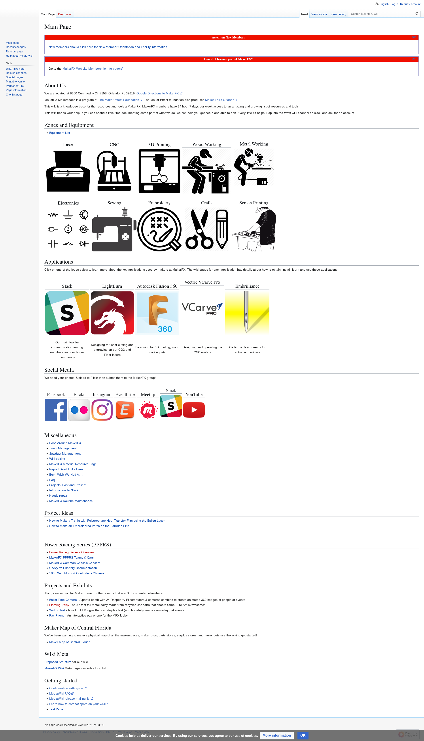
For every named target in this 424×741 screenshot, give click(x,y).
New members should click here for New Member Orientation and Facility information (108, 47)
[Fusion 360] (157, 312)
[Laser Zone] (68, 171)
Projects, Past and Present (67, 485)
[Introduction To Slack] (67, 312)
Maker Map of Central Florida (69, 642)
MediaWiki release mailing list (69, 698)
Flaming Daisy (59, 605)
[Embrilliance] (247, 312)
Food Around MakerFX (65, 443)
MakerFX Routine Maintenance (71, 501)
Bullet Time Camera (63, 599)
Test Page (56, 709)
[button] (277, 735)
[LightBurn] (112, 312)
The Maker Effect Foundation (118, 99)
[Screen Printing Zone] (254, 229)
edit (414, 37)
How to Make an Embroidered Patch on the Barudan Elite (89, 526)
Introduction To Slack (63, 490)
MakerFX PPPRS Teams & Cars (71, 557)
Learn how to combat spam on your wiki (77, 704)
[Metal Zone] (254, 167)
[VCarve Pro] (202, 308)
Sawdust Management (65, 453)
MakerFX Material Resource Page (73, 464)
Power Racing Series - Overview (71, 552)
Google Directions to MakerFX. (158, 93)
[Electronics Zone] (68, 229)
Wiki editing (57, 458)
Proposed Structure (58, 662)
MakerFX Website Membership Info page (91, 68)
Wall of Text (57, 610)
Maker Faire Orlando (219, 99)
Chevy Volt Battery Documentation (73, 568)
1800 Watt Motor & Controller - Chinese (76, 573)
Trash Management (63, 448)
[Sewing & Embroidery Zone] (114, 229)
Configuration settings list (66, 688)
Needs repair (58, 495)
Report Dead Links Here (66, 469)
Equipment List (59, 132)
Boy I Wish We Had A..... (66, 474)
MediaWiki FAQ (60, 693)
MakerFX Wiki (54, 668)
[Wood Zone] (206, 171)
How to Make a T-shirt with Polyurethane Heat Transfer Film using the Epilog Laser (107, 520)
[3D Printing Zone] (159, 171)
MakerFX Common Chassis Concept (74, 563)
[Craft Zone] (207, 229)
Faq (52, 480)
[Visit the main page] (19, 17)
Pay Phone (56, 615)
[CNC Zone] (114, 171)
